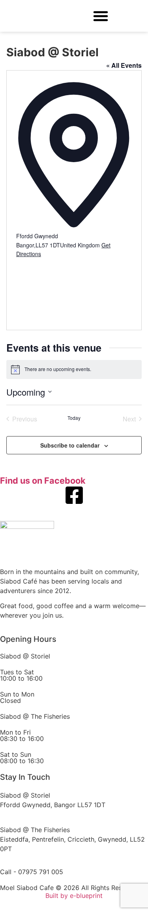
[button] (100, 16)
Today (74, 418)
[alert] (74, 369)
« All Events (124, 65)
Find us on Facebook (43, 480)
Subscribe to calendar (69, 445)
